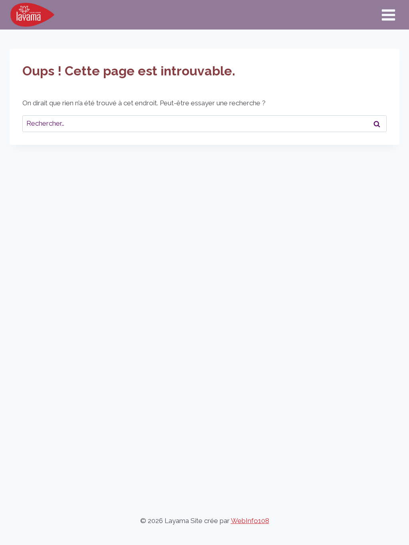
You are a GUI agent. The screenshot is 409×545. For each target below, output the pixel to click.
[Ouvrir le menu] (388, 15)
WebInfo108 (250, 521)
